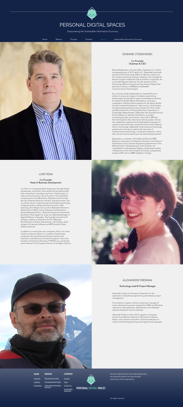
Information (57, 385)
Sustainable (49, 385)
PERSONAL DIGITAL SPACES (92, 25)
